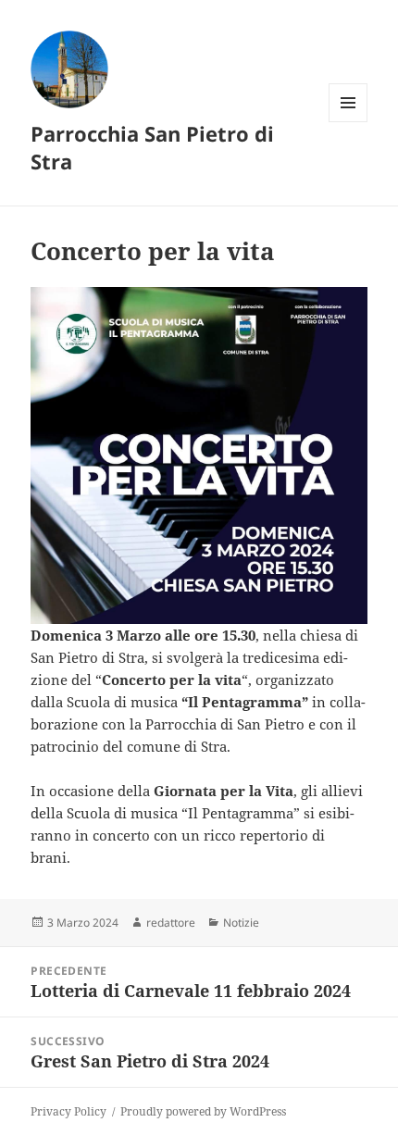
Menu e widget (348, 121)
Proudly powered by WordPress (203, 1111)
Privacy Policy (68, 1111)
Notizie (241, 922)
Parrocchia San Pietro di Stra (152, 147)
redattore (170, 922)
